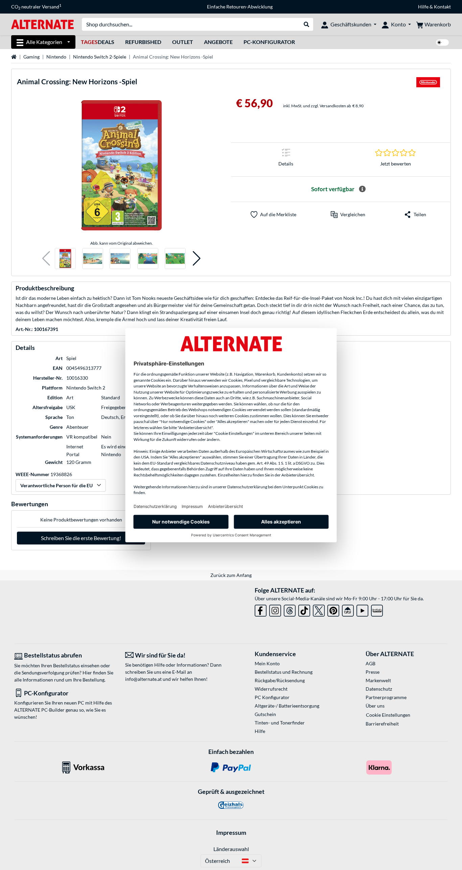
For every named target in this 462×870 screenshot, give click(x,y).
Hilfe (423, 6)
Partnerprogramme (386, 697)
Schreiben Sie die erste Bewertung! (81, 538)
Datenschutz (379, 689)
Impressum (231, 832)
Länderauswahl (231, 849)
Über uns (375, 706)
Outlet (182, 42)
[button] (46, 258)
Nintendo (56, 57)
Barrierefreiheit (382, 724)
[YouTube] (362, 609)
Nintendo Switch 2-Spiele (99, 57)
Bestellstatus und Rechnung (284, 672)
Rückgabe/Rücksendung (280, 680)
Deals (97, 42)
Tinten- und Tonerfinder (280, 723)
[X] (319, 609)
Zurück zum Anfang (231, 575)
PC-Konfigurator (269, 42)
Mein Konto (267, 663)
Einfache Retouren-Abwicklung (240, 6)
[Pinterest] (333, 609)
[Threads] (290, 609)
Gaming (31, 57)
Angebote (218, 42)
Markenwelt (378, 680)
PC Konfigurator (272, 697)
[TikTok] (304, 609)
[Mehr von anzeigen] (428, 84)
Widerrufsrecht (271, 689)
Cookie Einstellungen (388, 715)
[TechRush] (348, 609)
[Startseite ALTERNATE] (42, 23)
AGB (370, 663)
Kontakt (442, 6)
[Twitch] (377, 609)
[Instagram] (275, 609)
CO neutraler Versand (36, 6)
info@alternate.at (143, 679)
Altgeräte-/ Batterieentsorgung (287, 706)
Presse (372, 672)
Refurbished (143, 42)
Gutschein (265, 714)
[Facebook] (261, 609)
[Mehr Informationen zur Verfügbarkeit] (362, 189)
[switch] (442, 42)
